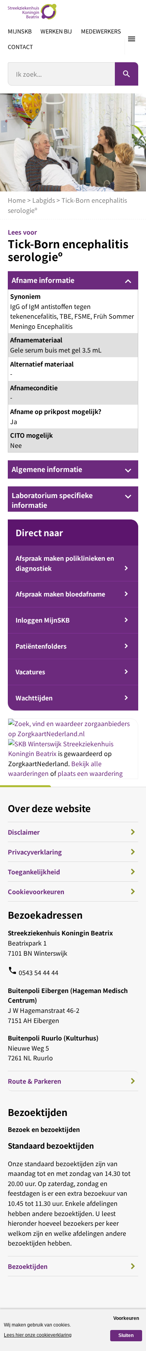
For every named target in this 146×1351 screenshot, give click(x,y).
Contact (20, 46)
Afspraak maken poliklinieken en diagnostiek (65, 563)
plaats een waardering (90, 773)
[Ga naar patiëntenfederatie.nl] (35, 743)
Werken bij (56, 31)
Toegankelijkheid (34, 871)
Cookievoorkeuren (36, 891)
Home (17, 200)
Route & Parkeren (34, 1081)
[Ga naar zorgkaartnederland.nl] (73, 733)
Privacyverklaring (35, 851)
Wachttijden (34, 697)
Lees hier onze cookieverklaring (38, 1335)
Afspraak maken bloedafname (60, 593)
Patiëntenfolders (41, 646)
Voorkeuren (126, 1318)
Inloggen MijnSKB (43, 620)
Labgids (43, 200)
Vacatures (30, 671)
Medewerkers (101, 31)
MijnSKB (20, 31)
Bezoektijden (27, 1266)
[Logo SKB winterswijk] (32, 11)
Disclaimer (24, 832)
